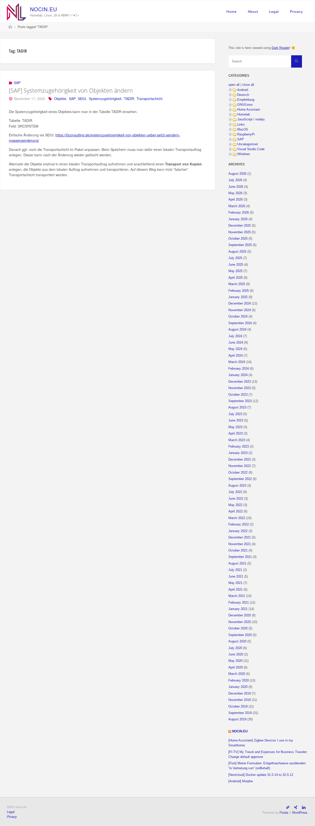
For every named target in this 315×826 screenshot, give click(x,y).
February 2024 (238, 368)
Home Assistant (248, 109)
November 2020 (239, 622)
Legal (274, 12)
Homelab (243, 114)
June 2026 (235, 186)
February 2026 (238, 212)
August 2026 (237, 173)
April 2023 (235, 433)
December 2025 (239, 225)
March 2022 (236, 518)
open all (233, 85)
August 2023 (237, 407)
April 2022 (235, 511)
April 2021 (235, 589)
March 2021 (236, 596)
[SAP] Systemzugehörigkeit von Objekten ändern (71, 90)
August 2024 (237, 329)
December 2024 (239, 303)
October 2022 (238, 472)
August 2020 (237, 641)
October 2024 (238, 316)
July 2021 (235, 570)
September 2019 (240, 713)
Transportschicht (149, 98)
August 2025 (237, 251)
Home (231, 12)
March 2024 (236, 362)
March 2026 (236, 206)
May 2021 (235, 583)
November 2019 (239, 700)
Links (241, 124)
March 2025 (236, 284)
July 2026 (235, 180)
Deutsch (243, 95)
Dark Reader (280, 48)
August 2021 (237, 563)
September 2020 (240, 635)
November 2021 (239, 544)
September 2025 (240, 245)
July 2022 (235, 492)
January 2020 (238, 687)
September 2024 (240, 323)
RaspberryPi (246, 134)
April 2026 (235, 199)
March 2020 (236, 674)
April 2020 (235, 667)
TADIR (129, 98)
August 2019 (237, 719)
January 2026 (238, 219)
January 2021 (238, 609)
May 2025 (235, 271)
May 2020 (235, 661)
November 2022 (239, 466)
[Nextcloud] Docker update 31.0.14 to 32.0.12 (260, 775)
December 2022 (239, 459)
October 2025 (238, 238)
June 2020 (235, 654)
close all (248, 85)
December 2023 (239, 381)
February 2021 (238, 602)
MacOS (242, 129)
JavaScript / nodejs (251, 119)
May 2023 (235, 427)
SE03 (82, 98)
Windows (243, 154)
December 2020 (239, 615)
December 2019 (239, 693)
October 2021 (238, 550)
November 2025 (239, 232)
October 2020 (238, 628)
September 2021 (240, 557)
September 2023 (240, 401)
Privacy (296, 12)
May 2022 (235, 505)
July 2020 (235, 648)
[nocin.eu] (17, 11)
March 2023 (236, 440)
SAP (17, 82)
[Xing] (296, 807)
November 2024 (239, 310)
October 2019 (238, 706)
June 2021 (235, 576)
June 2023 (235, 420)
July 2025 (235, 258)
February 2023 (238, 446)
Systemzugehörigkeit (105, 98)
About (253, 12)
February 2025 (238, 290)
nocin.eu (240, 731)
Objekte (60, 98)
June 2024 (235, 342)
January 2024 (238, 375)
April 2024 (235, 355)
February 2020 (238, 680)
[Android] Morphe (240, 781)
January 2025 (238, 297)
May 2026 (235, 193)
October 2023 (238, 394)
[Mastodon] (288, 807)
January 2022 (238, 531)
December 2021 (239, 537)
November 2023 (239, 388)
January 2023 (238, 453)
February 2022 (238, 524)
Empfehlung (245, 99)
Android (242, 90)
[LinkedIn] (303, 807)
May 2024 (235, 349)
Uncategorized (247, 144)
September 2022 (240, 479)
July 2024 (235, 336)
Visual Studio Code (251, 149)
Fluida (283, 812)
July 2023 (235, 414)
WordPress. (300, 812)
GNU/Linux (245, 104)
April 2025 (235, 277)
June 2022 (235, 498)
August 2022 (237, 485)
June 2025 (235, 264)
